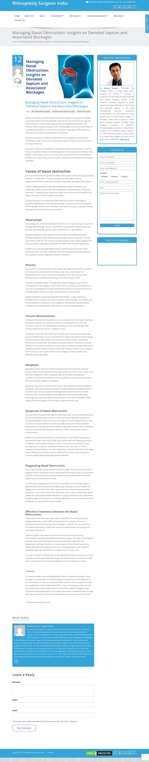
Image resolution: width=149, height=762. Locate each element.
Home (17, 16)
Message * (16, 682)
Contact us (20, 20)
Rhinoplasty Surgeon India (40, 3)
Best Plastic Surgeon (123, 116)
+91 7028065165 (129, 2)
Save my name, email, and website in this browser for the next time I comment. (45, 721)
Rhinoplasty (56, 16)
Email (14, 710)
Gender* (103, 173)
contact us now (44, 602)
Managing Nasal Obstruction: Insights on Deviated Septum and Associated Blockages (54, 41)
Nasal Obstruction (83, 111)
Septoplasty (74, 16)
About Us (29, 16)
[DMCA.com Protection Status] (99, 753)
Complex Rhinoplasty (97, 16)
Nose (42, 16)
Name (15, 700)
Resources (118, 16)
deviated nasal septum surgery (64, 111)
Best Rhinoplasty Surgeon (41, 111)
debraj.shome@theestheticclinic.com (104, 2)
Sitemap (50, 752)
